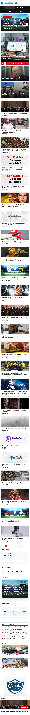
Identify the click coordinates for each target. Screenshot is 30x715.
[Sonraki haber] (25, 582)
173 (17, 546)
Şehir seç (6, 557)
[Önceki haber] (22, 582)
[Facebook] (4, 571)
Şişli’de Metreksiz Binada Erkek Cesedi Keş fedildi (15, 636)
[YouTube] (17, 571)
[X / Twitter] (8, 571)
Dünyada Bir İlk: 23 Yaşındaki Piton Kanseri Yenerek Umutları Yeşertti (13, 630)
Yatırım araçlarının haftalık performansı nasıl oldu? (15, 638)
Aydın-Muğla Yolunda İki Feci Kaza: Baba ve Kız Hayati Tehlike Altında (14, 627)
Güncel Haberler (10, 7)
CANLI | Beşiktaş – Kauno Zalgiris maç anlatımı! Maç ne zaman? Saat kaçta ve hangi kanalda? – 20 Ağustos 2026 (15, 634)
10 (27, 63)
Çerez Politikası (18, 11)
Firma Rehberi (20, 7)
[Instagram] (12, 571)
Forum (9, 11)
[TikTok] (21, 571)
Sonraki (22, 546)
